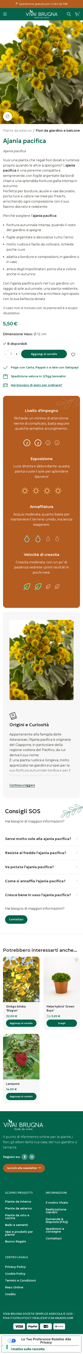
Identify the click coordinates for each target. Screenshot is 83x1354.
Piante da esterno (17, 130)
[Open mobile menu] (5, 14)
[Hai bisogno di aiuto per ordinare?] (5, 385)
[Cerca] (69, 14)
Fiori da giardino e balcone (58, 130)
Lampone (13, 1084)
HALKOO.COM (64, 1318)
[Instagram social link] (32, 1157)
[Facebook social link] (25, 1157)
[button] (4, 72)
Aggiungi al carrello (44, 354)
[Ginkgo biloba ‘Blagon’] (21, 979)
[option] (35, 120)
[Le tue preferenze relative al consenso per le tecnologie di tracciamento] (7, 1347)
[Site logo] (41, 14)
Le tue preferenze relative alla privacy (46, 1340)
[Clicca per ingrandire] (7, 116)
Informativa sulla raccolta (25, 1349)
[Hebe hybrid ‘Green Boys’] (62, 979)
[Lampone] (21, 1056)
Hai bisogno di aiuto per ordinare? (36, 385)
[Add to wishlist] (73, 355)
